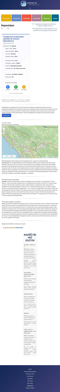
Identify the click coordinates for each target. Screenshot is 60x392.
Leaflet (43, 157)
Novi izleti (30, 383)
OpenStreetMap (50, 157)
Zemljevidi (30, 385)
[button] (4, 127)
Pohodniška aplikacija (30, 371)
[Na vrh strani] (58, 390)
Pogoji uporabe (30, 388)
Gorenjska (6, 18)
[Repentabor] (3, 30)
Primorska (16, 18)
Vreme (30, 369)
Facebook (30, 378)
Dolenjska (26, 18)
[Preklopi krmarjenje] (30, 8)
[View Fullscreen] (4, 133)
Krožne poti (30, 376)
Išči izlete (30, 381)
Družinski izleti (30, 374)
